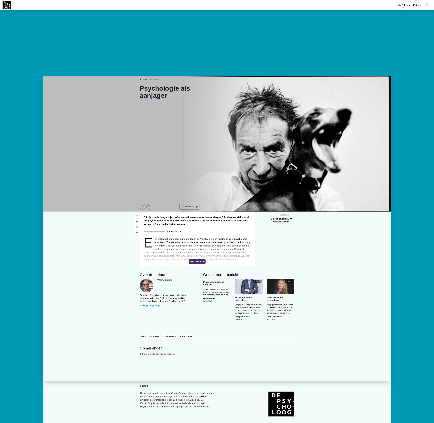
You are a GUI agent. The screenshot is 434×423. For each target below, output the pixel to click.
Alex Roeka (154, 336)
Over (144, 386)
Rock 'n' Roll (186, 336)
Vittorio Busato (209, 298)
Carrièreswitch (169, 336)
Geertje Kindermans (243, 317)
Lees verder (195, 261)
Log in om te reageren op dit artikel (159, 354)
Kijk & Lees (403, 5)
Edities (417, 5)
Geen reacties (187, 206)
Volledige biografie (148, 305)
